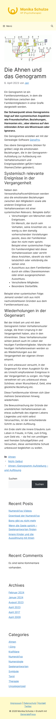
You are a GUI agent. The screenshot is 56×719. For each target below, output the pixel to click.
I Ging (12, 646)
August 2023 (16, 602)
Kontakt (42, 703)
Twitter (28, 706)
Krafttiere (14, 651)
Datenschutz (30, 703)
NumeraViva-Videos (20, 510)
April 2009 (15, 617)
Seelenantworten (18, 666)
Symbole (14, 671)
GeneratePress (28, 714)
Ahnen (12, 456)
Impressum (16, 703)
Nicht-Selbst (15, 461)
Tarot (12, 676)
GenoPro (35, 139)
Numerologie (16, 661)
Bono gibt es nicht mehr (22, 520)
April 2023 (15, 607)
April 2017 (14, 612)
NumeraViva (16, 656)
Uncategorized (17, 686)
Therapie (14, 681)
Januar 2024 (16, 597)
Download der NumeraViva (24, 515)
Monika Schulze (34, 9)
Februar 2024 (16, 592)
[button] (52, 26)
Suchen (13, 478)
